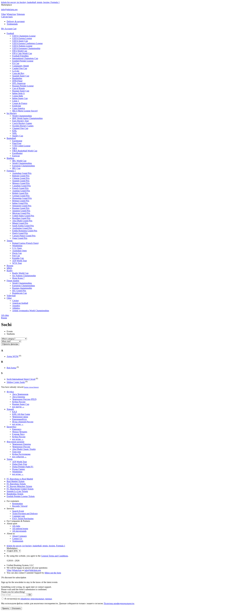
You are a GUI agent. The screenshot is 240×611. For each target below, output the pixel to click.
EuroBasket (17, 153)
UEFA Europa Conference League (27, 43)
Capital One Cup (19, 68)
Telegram (21, 14)
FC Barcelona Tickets (16, 484)
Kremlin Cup (18, 258)
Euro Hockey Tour (20, 121)
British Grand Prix (20, 193)
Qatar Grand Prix (19, 238)
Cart (14, 28)
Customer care (18, 516)
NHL (14, 133)
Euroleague (17, 141)
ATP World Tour (19, 260)
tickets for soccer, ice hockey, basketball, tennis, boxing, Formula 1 (30, 2)
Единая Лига (18, 434)
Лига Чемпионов (20, 394)
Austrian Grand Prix (21, 191)
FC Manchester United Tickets (20, 489)
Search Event (18, 511)
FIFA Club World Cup (22, 53)
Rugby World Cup (20, 273)
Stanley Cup (17, 136)
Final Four (16, 143)
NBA (14, 148)
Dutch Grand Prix (20, 233)
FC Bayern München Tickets (19, 486)
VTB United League (21, 146)
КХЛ (14, 412)
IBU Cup (16, 168)
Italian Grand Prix (20, 203)
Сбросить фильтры (10, 344)
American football (20, 303)
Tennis (9, 240)
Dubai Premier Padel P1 (22, 466)
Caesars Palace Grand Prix (24, 235)
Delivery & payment (16, 21)
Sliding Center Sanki (16, 382)
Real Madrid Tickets (15, 481)
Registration (17, 503)
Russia (4, 318)
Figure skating (13, 280)
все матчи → (18, 407)
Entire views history (31, 387)
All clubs (16, 526)
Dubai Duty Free (19, 464)
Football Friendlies (20, 56)
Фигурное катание (15, 441)
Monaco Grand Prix (21, 183)
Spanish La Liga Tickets (17, 491)
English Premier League (22, 61)
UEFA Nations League (22, 46)
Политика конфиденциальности (119, 603)
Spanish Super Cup (20, 76)
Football (10, 33)
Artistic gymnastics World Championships (30, 310)
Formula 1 (11, 171)
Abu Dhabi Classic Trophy (24, 449)
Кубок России (18, 402)
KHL (14, 131)
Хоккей (10, 409)
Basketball (11, 138)
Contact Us (17, 538)
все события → (19, 456)
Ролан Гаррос (18, 469)
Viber (3, 14)
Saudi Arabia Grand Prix (23, 225)
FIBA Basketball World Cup (24, 151)
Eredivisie (16, 106)
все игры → (17, 424)
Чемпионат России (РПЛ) (24, 399)
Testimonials (12, 24)
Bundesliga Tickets (15, 494)
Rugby (10, 270)
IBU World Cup (19, 161)
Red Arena (11, 368)
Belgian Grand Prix (20, 201)
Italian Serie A (18, 93)
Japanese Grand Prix (21, 210)
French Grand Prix (20, 188)
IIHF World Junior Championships (27, 118)
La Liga (15, 71)
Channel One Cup (20, 128)
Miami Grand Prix (20, 223)
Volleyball (11, 295)
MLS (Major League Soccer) (25, 111)
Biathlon (10, 158)
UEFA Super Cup (20, 41)
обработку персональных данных (36, 599)
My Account (7, 28)
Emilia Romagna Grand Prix (24, 230)
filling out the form (53, 573)
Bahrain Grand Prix (20, 176)
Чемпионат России (21, 446)
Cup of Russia (18, 88)
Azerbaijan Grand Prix (22, 228)
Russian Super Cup (20, 91)
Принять (5, 608)
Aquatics (16, 305)
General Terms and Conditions (54, 556)
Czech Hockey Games (22, 123)
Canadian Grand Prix (21, 186)
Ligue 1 (15, 101)
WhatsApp (11, 14)
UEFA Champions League (24, 36)
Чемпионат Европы (21, 444)
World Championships (22, 116)
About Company (19, 536)
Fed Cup (16, 255)
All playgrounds (19, 531)
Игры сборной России (22, 422)
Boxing (10, 265)
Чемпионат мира (20, 417)
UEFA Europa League (22, 38)
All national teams (20, 528)
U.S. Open (17, 248)
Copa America (18, 108)
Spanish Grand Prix (20, 181)
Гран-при (16, 451)
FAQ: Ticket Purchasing (22, 518)
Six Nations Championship (24, 275)
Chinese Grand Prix (21, 178)
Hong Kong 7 (18, 278)
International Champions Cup (25, 58)
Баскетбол (11, 427)
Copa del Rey (18, 73)
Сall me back (7, 17)
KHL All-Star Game (21, 414)
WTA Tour (17, 263)
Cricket (15, 300)
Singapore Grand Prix (21, 205)
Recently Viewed (19, 506)
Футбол (10, 392)
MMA (9, 268)
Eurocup (16, 156)
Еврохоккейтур (19, 419)
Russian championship (22, 288)
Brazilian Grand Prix (21, 218)
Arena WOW (12, 356)
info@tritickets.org (9, 9)
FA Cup (15, 63)
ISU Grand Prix (19, 290)
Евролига (16, 429)
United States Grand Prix (23, 215)
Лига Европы (18, 397)
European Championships (23, 166)
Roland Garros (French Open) (25, 243)
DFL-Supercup (19, 83)
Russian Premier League (23, 86)
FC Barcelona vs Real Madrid (20, 479)
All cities (5, 315)
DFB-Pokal (17, 81)
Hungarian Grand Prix (22, 198)
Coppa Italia (17, 96)
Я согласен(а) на (28, 599)
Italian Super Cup (20, 98)
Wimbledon (17, 245)
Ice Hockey (12, 113)
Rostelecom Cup (19, 293)
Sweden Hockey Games (22, 126)
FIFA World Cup (19, 51)
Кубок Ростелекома (21, 454)
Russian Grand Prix (20, 208)
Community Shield (20, 66)
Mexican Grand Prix (21, 213)
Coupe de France (19, 103)
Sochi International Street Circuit (21, 379)
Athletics (16, 308)
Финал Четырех (19, 432)
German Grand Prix (21, 196)
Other (9, 298)
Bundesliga (17, 78)
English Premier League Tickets (21, 496)
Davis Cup (17, 253)
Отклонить (16, 608)
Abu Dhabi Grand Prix (22, 220)
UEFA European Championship (26, 48)
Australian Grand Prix (22, 173)
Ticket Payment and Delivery (25, 513)
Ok (29, 595)
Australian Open (19, 250)
